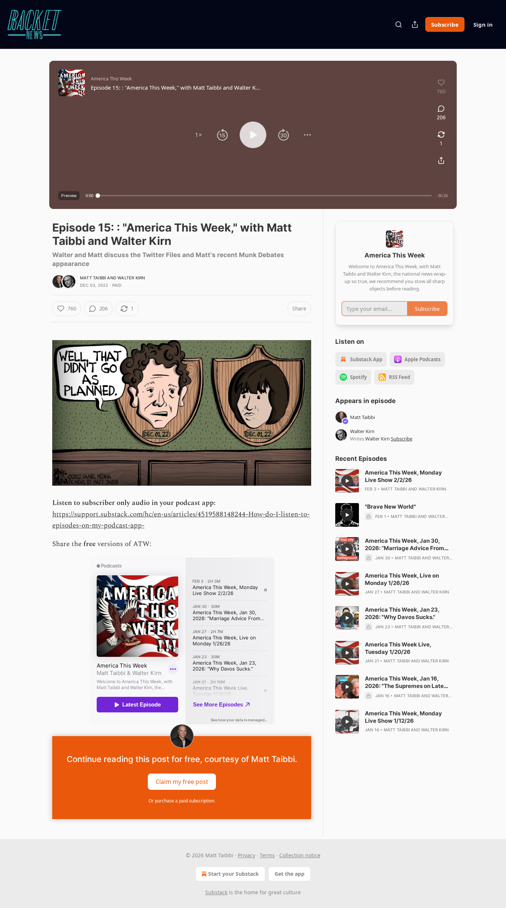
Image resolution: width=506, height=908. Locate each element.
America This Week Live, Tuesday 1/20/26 (398, 648)
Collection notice (299, 855)
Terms (267, 855)
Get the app (289, 873)
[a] (347, 481)
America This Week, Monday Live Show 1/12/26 (403, 717)
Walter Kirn (131, 277)
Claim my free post (182, 781)
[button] (198, 134)
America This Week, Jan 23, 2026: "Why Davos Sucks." (402, 613)
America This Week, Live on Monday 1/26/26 (402, 579)
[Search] (398, 24)
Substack (216, 892)
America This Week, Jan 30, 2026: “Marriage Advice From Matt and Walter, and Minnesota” (409, 544)
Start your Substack (233, 873)
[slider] (265, 195)
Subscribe (445, 24)
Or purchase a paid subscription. (182, 801)
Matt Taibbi (93, 277)
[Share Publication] (414, 24)
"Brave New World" (390, 506)
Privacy (246, 855)
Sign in (483, 24)
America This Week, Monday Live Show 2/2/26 (403, 476)
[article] (394, 481)
